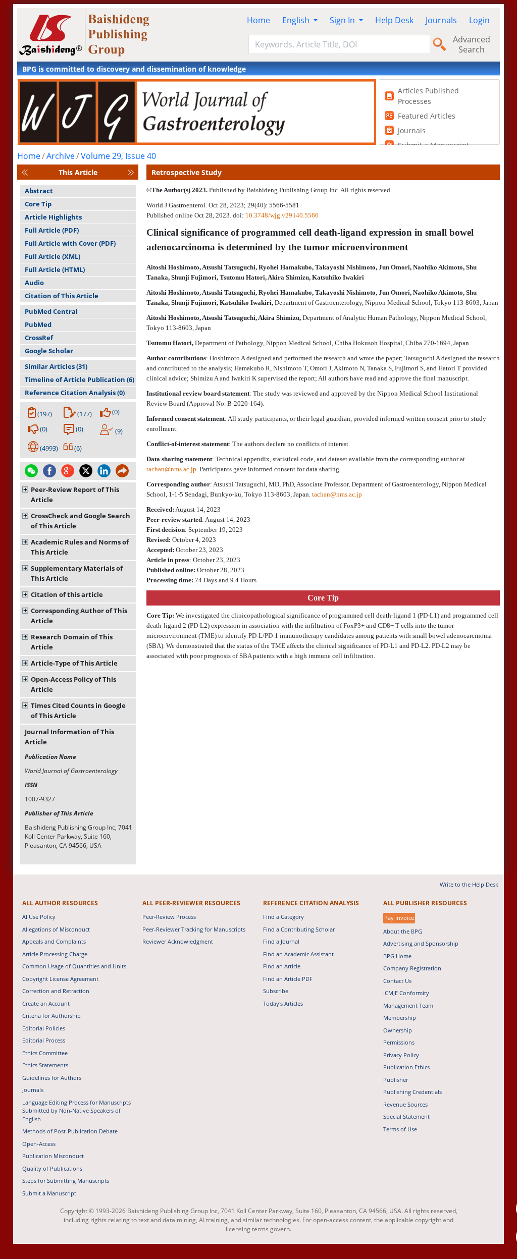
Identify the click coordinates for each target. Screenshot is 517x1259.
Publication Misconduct (53, 1156)
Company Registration (412, 968)
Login (479, 20)
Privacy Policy (401, 1055)
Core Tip (38, 203)
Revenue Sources (405, 1104)
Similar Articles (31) (56, 366)
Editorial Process (43, 1040)
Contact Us (397, 980)
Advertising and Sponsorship (420, 943)
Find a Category (283, 916)
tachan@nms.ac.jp (171, 469)
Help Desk (394, 20)
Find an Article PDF (288, 978)
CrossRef (39, 337)
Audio (34, 282)
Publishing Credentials (412, 1092)
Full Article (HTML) (55, 269)
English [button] (297, 20)
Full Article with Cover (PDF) (70, 243)
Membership (399, 1017)
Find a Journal (281, 941)
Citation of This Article (61, 295)
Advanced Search (471, 44)
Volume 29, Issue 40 (118, 155)
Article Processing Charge (54, 954)
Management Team (408, 1005)
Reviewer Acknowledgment (177, 941)
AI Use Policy (39, 916)
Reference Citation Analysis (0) (75, 392)
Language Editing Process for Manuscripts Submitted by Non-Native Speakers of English (76, 1111)
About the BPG (402, 931)
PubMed (38, 324)
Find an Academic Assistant (298, 954)
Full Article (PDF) (52, 230)
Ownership (397, 1030)
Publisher (395, 1079)
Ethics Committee (45, 1053)
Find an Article (281, 966)
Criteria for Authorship (51, 1015)
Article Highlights (53, 217)
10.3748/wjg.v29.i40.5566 (282, 215)
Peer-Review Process (169, 916)
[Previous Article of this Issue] (24, 172)
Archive (60, 155)
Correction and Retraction (55, 991)
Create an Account (46, 1003)
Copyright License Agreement (60, 978)
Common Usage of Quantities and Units (74, 966)
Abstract (39, 190)
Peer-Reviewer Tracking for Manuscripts (193, 929)
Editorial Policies (43, 1028)
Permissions (399, 1042)
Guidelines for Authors (51, 1077)
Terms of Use (400, 1129)
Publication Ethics (406, 1067)
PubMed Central (51, 311)
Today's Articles (283, 1003)
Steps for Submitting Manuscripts (65, 1180)
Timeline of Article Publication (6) (79, 379)
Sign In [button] (343, 20)
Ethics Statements (45, 1065)
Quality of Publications (52, 1168)
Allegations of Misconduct (56, 929)
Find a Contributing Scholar (299, 929)
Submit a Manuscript (49, 1193)
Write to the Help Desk (469, 884)
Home (258, 20)
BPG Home (397, 956)
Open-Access (39, 1143)
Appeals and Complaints (54, 941)
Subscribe (275, 991)
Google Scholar (49, 350)
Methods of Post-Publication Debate (70, 1131)
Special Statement (406, 1116)
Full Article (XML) (52, 256)
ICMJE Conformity (406, 993)
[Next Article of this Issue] (130, 172)
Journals (441, 20)
